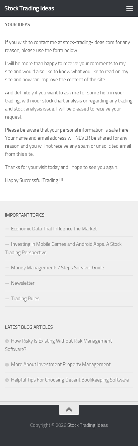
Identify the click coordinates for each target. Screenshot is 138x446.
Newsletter (22, 283)
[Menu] (129, 8)
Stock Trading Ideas (29, 8)
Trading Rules (25, 299)
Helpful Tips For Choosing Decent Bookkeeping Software (70, 380)
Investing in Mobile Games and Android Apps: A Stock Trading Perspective (63, 248)
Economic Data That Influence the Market (54, 229)
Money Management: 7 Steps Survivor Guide (57, 268)
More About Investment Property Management (61, 364)
